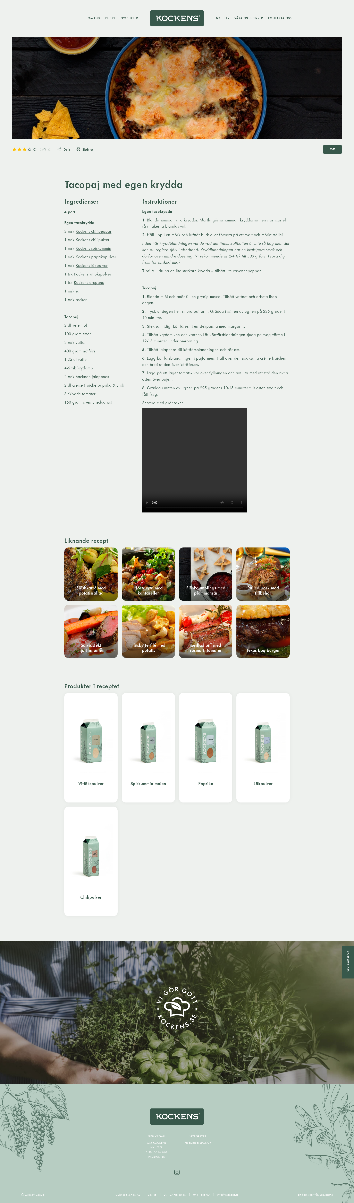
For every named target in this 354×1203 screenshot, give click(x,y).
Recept (110, 18)
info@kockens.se (227, 1194)
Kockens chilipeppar (93, 231)
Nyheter (222, 18)
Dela (67, 149)
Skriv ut (87, 149)
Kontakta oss (280, 18)
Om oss (94, 18)
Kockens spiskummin (93, 248)
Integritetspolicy (197, 1142)
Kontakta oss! (347, 962)
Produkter (129, 18)
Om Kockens (156, 1142)
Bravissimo (326, 1194)
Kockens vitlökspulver (92, 273)
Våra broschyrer (248, 18)
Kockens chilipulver (92, 239)
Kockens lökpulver (92, 265)
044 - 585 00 (201, 1194)
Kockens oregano (89, 282)
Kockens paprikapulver (96, 256)
